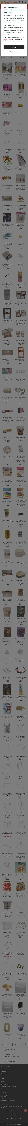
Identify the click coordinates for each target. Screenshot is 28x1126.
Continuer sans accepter (14, 51)
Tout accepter (14, 47)
